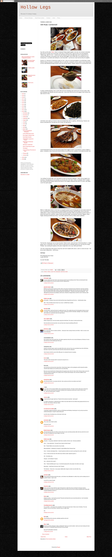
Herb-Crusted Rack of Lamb (28, 146)
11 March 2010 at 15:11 (48, 416)
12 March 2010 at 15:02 (49, 470)
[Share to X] (61, 270)
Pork (54, 271)
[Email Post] (56, 269)
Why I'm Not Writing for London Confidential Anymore (28, 57)
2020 (23, 93)
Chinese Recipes (29, 18)
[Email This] (58, 270)
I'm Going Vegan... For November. (31, 61)
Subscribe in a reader (25, 174)
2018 (23, 97)
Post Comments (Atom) (51, 539)
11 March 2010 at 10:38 (49, 353)
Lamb (52, 271)
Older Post (89, 536)
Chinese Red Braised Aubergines (27, 131)
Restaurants (58, 271)
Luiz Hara (46, 474)
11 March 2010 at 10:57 (49, 361)
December (25, 113)
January (25, 155)
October (25, 116)
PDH (45, 516)
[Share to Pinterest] (64, 270)
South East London (39, 18)
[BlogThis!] (59, 270)
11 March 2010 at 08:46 (49, 294)
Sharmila (46, 308)
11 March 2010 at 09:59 (49, 324)
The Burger (25, 148)
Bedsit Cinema (47, 430)
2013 (23, 106)
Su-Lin (45, 358)
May (24, 125)
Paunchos (46, 486)
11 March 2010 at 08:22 (49, 282)
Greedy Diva (46, 379)
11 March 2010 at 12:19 (49, 383)
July (24, 122)
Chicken (45, 271)
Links (53, 18)
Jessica (45, 397)
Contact (48, 18)
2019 (23, 95)
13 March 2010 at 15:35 (49, 492)
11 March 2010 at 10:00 (49, 333)
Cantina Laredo (31, 67)
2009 (23, 157)
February (25, 153)
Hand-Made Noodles (27, 137)
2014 (23, 104)
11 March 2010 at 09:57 (49, 314)
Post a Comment (45, 534)
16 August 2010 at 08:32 (49, 520)
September (25, 118)
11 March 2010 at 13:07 (49, 404)
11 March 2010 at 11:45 (48, 375)
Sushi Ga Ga (30, 82)
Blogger (58, 547)
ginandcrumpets (47, 287)
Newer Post (43, 536)
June (24, 123)
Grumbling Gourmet (48, 505)
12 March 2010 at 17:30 (49, 482)
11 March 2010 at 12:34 (49, 393)
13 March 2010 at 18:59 (49, 501)
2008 (23, 159)
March (24, 129)
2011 (23, 109)
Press (58, 18)
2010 (23, 111)
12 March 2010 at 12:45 (49, 435)
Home (20, 18)
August (24, 120)
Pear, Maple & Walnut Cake (28, 135)
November (25, 114)
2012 (23, 108)
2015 (23, 102)
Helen (45, 496)
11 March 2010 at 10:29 (49, 342)
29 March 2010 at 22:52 (49, 512)
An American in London (49, 408)
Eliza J (45, 524)
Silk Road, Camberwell (27, 144)
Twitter (52, 52)
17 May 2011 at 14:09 (48, 531)
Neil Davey (46, 328)
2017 (23, 99)
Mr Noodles (46, 278)
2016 (23, 100)
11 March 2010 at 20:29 (49, 426)
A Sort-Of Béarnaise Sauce (28, 133)
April (24, 127)
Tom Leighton (47, 318)
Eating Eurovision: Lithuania (32, 76)
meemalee (46, 420)
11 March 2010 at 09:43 (49, 304)
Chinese (48, 271)
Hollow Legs (36, 7)
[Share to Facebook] (62, 270)
